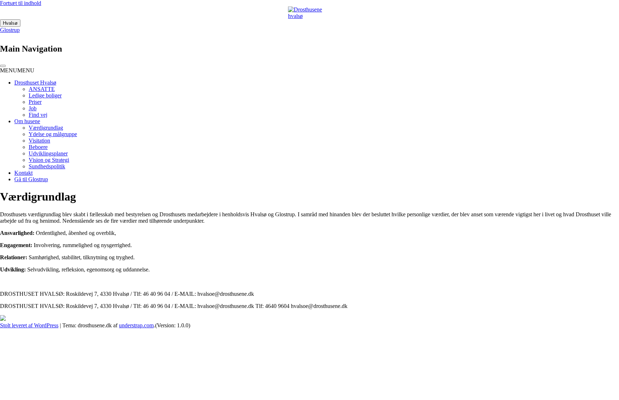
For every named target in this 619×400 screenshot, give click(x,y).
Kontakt (23, 173)
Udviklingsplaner (48, 153)
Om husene (27, 121)
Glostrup (10, 30)
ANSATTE (42, 89)
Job (33, 108)
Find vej (38, 115)
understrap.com (136, 325)
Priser (35, 102)
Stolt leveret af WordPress (29, 325)
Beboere (38, 147)
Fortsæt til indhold (20, 3)
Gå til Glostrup (31, 179)
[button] (17, 70)
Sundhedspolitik (47, 166)
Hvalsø (10, 23)
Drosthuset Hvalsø (35, 82)
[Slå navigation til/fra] (3, 66)
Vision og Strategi (49, 160)
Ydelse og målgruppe (53, 134)
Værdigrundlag (46, 128)
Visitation (39, 141)
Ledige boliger (45, 95)
